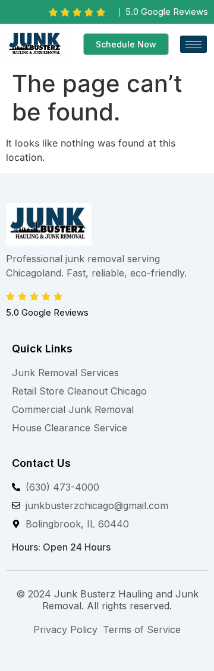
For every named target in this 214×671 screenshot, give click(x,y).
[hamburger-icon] (193, 44)
